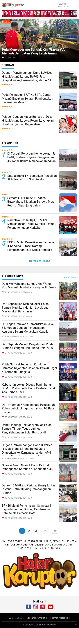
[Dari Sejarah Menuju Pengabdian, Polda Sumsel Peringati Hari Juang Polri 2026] (68, 359)
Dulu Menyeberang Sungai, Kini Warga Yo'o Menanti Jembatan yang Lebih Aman (33, 51)
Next (55, 531)
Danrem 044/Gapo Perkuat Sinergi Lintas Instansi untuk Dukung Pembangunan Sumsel (28, 489)
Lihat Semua (70, 277)
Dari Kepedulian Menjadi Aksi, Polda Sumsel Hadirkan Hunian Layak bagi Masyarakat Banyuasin (25, 307)
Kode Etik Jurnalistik (36, 618)
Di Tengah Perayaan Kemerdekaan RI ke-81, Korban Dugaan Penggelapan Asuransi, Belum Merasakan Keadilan (31, 157)
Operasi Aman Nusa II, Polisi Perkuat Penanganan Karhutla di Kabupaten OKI (27, 467)
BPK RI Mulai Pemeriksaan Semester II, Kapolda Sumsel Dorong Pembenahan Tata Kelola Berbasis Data (31, 248)
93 (46, 531)
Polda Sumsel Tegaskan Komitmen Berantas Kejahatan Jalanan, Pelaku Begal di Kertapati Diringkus (29, 368)
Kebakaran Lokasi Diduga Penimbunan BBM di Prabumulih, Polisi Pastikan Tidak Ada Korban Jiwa (29, 388)
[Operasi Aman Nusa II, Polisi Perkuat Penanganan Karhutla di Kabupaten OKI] (68, 480)
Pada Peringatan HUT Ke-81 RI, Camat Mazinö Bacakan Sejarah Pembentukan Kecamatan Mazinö (27, 98)
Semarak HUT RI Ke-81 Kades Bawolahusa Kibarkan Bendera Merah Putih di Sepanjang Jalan (31, 201)
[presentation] (71, 22)
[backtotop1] (76, 624)
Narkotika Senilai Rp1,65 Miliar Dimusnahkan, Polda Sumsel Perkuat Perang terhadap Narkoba (31, 224)
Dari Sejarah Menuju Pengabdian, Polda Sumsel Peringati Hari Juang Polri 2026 (27, 346)
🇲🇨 (3, 57)
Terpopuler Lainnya (39, 261)
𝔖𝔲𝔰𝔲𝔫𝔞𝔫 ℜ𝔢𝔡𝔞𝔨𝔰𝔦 (16, 618)
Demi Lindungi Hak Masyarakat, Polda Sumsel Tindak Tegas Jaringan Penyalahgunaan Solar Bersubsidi (27, 428)
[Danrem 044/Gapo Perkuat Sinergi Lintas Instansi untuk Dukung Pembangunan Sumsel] (68, 501)
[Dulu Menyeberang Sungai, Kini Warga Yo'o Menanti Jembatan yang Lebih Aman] (68, 299)
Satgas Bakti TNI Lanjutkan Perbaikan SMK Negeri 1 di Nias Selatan (32, 177)
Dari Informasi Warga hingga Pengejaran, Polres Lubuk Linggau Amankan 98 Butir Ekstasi (28, 408)
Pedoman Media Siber (59, 618)
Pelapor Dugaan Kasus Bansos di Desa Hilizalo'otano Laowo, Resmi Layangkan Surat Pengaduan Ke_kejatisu (28, 120)
